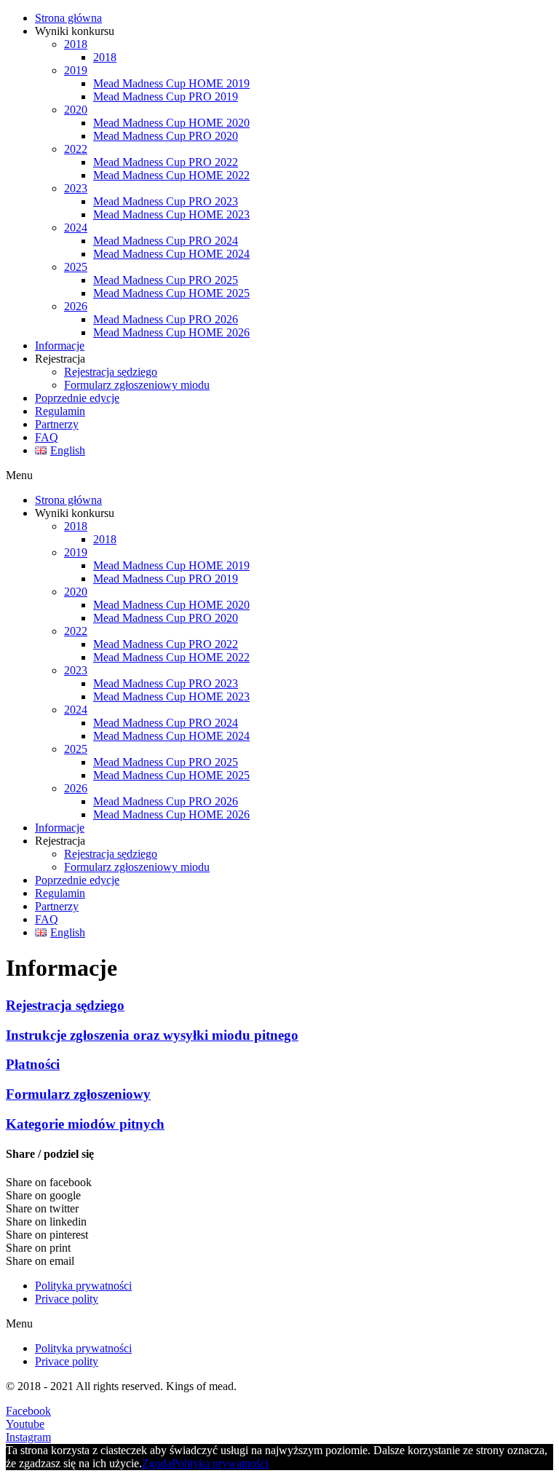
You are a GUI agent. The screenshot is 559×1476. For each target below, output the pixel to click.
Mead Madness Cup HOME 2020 (171, 123)
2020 (75, 109)
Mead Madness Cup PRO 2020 (165, 136)
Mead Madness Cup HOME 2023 (171, 214)
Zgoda (157, 1463)
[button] (279, 475)
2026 (75, 306)
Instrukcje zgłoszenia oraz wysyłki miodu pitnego (152, 1035)
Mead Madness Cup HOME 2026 (171, 332)
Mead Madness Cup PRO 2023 (165, 201)
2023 (75, 188)
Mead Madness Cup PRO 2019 (165, 96)
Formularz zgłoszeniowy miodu (137, 385)
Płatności (33, 1064)
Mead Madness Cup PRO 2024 (165, 240)
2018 (75, 44)
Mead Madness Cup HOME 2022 (171, 175)
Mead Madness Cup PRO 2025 (165, 280)
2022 (75, 149)
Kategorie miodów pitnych (85, 1124)
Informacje (59, 345)
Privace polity (66, 1299)
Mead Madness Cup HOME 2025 (171, 293)
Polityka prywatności (83, 1285)
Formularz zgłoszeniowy (78, 1094)
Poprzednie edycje (77, 398)
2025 (75, 267)
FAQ (46, 437)
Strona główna (68, 18)
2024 (75, 227)
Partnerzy (57, 424)
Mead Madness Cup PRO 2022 (165, 162)
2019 (75, 70)
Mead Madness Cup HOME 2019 (171, 83)
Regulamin (60, 411)
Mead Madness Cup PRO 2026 (165, 319)
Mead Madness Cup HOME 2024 (171, 254)
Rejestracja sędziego (110, 372)
